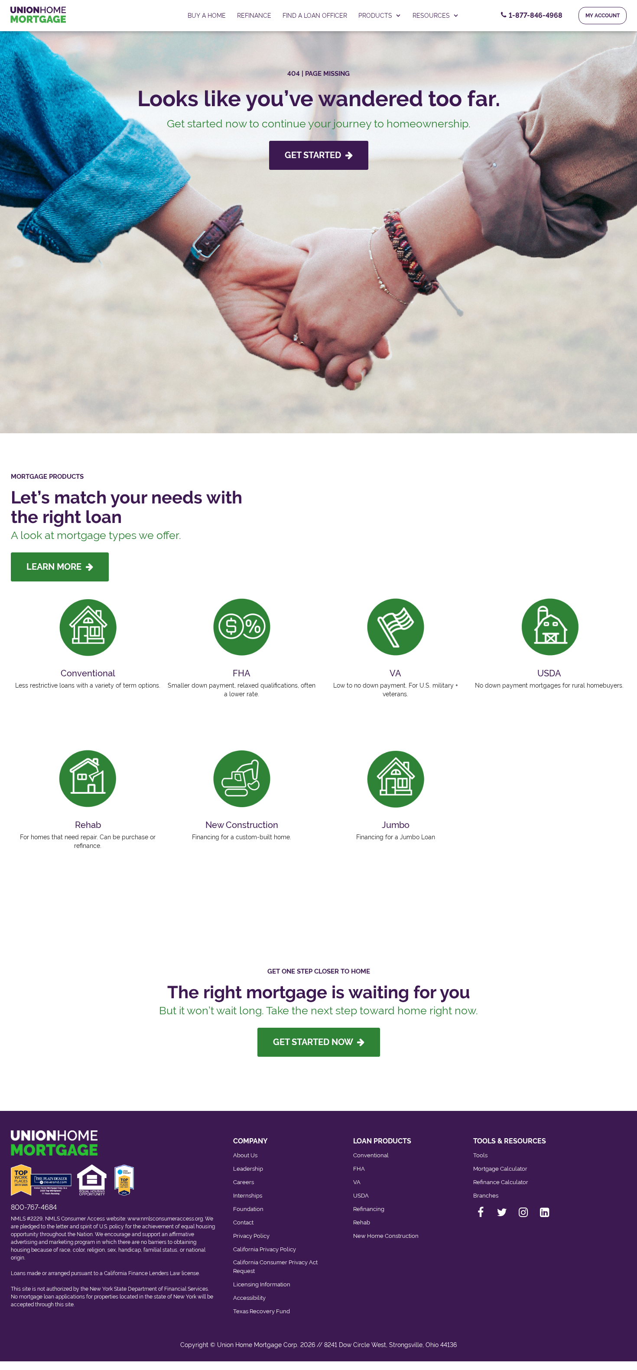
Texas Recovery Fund (261, 1311)
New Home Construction (386, 1236)
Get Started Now (315, 1042)
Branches (485, 1195)
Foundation (248, 1209)
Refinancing (368, 1209)
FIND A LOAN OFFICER (315, 15)
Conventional (371, 1155)
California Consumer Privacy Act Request (275, 1266)
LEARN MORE (56, 567)
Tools (480, 1155)
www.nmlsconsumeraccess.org (165, 1219)
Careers (243, 1182)
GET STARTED (315, 155)
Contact (243, 1222)
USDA (361, 1195)
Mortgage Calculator (500, 1168)
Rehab (361, 1222)
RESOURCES (431, 15)
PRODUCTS (375, 15)
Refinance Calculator (500, 1182)
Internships (247, 1195)
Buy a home (207, 15)
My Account (602, 16)
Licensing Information (261, 1284)
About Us (245, 1155)
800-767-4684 (34, 1207)
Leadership (248, 1168)
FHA (359, 1168)
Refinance (254, 15)
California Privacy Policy (264, 1249)
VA (357, 1182)
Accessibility (249, 1298)
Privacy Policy (251, 1236)
